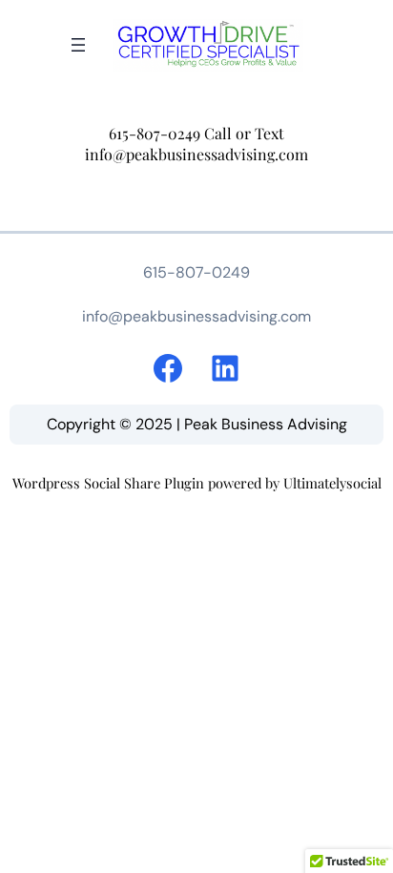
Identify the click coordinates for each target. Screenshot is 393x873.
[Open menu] (78, 44)
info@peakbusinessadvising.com (196, 154)
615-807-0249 (196, 272)
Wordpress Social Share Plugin (110, 482)
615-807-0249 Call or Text (196, 133)
